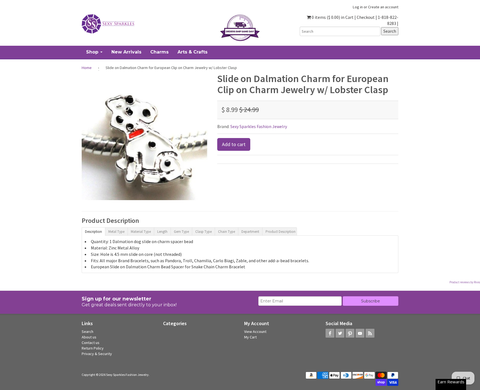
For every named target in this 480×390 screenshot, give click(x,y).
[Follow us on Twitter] (340, 333)
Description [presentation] (93, 231)
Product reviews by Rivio (464, 282)
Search (87, 331)
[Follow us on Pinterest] (350, 333)
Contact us (90, 342)
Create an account (383, 6)
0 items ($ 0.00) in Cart (332, 17)
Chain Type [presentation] (226, 231)
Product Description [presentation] (281, 231)
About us (89, 337)
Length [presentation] (162, 231)
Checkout (366, 17)
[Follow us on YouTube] (360, 333)
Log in (358, 6)
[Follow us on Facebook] (330, 333)
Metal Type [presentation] (116, 231)
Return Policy (93, 348)
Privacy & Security (97, 353)
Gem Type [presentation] (181, 231)
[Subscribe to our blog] (370, 333)
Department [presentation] (250, 231)
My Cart (250, 337)
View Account (255, 331)
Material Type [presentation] (141, 231)
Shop (93, 52)
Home (87, 67)
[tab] (93, 231)
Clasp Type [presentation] (203, 231)
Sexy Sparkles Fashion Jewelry (258, 126)
